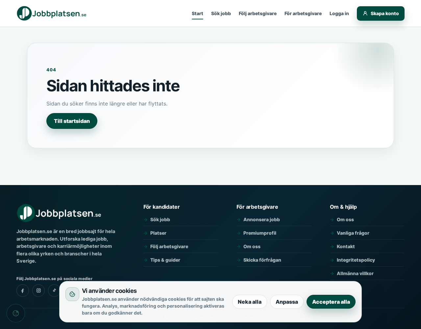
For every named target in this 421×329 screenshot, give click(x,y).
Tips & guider (165, 260)
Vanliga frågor (353, 233)
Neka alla (249, 301)
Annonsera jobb (261, 219)
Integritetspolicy (356, 260)
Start (197, 13)
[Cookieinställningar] (16, 313)
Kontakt (346, 246)
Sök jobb (221, 13)
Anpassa (287, 301)
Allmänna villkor (355, 273)
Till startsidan (72, 121)
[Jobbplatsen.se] (52, 13)
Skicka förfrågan (262, 260)
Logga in (339, 13)
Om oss (251, 246)
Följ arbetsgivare (258, 13)
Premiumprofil (259, 233)
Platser (158, 233)
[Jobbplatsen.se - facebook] (22, 290)
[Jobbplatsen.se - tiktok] (54, 290)
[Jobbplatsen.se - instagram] (38, 290)
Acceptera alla (331, 301)
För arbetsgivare (303, 13)
